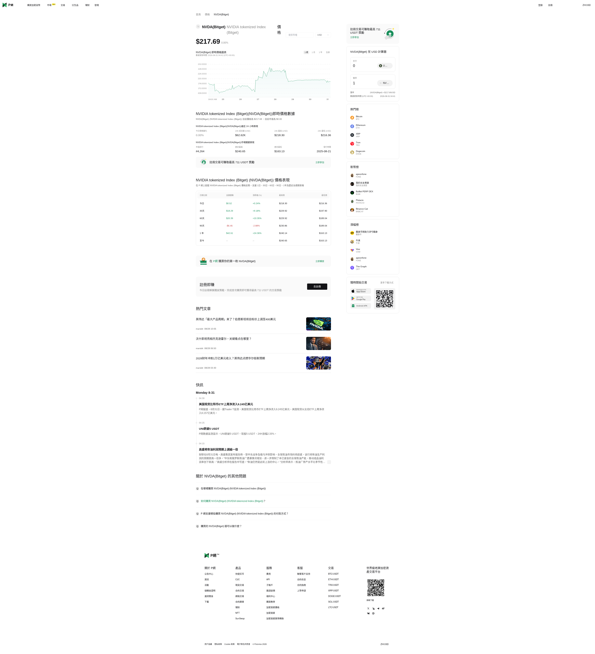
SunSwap (240, 618)
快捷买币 (239, 573)
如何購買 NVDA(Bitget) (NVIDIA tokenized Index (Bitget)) (232, 501)
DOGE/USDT (334, 596)
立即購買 (319, 261)
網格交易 (239, 596)
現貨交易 (239, 584)
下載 (207, 601)
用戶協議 (208, 644)
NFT (237, 612)
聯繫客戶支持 (303, 573)
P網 (215, 261)
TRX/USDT (333, 584)
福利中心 (270, 596)
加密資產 (270, 612)
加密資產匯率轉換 (275, 618)
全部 (328, 52)
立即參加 (319, 162)
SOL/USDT (333, 601)
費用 (268, 573)
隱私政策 (218, 644)
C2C (237, 579)
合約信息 (301, 579)
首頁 (198, 14)
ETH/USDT (333, 579)
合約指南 (301, 584)
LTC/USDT (333, 607)
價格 (207, 14)
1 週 (306, 52)
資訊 (207, 579)
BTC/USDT (333, 573)
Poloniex (12, 5)
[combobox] (300, 35)
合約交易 (239, 590)
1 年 (320, 52)
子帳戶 (269, 584)
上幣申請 (301, 590)
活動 (207, 584)
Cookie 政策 (229, 644)
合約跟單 (239, 601)
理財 (237, 607)
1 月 (313, 52)
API (268, 579)
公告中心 (209, 573)
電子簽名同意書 (243, 644)
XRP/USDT (333, 590)
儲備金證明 (210, 590)
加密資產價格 (272, 607)
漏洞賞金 (209, 596)
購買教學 (270, 601)
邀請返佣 (270, 590)
